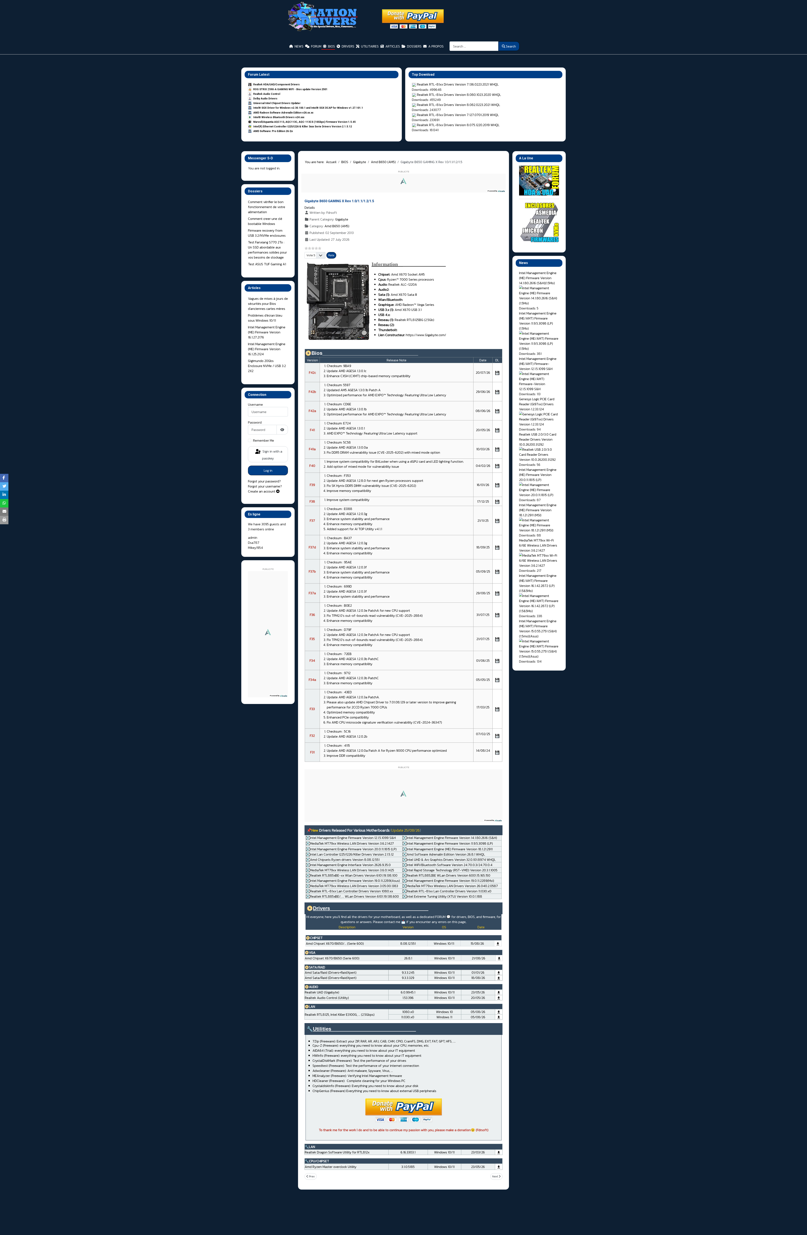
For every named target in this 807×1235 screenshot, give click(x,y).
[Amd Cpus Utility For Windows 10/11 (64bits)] (499, 1166)
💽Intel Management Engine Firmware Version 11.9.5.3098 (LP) (447, 843)
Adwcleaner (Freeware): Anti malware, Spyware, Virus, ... (353, 1070)
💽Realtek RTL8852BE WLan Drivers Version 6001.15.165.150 (446, 875)
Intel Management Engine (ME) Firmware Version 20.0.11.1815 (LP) (537, 474)
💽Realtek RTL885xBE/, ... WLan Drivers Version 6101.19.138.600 (352, 896)
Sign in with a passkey (272, 455)
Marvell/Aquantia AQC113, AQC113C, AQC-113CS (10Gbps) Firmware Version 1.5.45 (304, 121)
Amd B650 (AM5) (336, 226)
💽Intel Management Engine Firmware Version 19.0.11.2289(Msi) (448, 880)
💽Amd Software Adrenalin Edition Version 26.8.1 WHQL (443, 854)
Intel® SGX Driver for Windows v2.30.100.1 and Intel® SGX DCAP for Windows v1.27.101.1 (308, 107)
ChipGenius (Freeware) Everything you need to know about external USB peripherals (374, 1090)
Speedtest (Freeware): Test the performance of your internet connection (366, 1065)
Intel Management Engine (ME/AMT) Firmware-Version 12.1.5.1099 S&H (537, 363)
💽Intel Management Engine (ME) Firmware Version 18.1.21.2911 (447, 849)
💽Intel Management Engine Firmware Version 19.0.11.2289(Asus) (353, 880)
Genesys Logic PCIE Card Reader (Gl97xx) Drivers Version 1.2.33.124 (536, 404)
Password (255, 422)
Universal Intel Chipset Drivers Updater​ (277, 103)
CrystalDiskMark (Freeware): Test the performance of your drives (359, 1060)
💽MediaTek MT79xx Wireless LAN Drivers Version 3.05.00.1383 (352, 885)
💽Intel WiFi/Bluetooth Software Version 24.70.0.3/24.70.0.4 (447, 864)
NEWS (299, 46)
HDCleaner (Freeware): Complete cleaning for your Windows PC (359, 1080)
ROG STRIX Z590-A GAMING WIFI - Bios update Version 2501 (290, 89)
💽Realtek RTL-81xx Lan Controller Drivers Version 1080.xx (349, 891)
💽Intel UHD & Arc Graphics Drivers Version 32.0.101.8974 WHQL (449, 859)
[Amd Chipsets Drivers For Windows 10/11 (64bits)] (498, 943)
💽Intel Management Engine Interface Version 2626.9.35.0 (348, 864)
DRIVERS (348, 46)
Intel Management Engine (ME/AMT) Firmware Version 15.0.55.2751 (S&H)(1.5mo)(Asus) (538, 628)
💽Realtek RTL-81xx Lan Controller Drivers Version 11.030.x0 (446, 891)
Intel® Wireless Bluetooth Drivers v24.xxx (278, 117)
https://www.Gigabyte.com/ (426, 334)
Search (511, 46)
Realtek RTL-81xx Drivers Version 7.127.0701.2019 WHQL (458, 114)
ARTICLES (392, 46)
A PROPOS (436, 46)
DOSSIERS (414, 46)
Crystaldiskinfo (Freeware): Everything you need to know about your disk (365, 1085)
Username (255, 404)
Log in (268, 470)
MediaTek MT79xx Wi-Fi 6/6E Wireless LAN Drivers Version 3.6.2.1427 (538, 545)
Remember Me (263, 440)
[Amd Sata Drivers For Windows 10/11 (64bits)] (499, 972)
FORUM (316, 46)
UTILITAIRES (370, 46)
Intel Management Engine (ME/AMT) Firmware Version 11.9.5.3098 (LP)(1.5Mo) (537, 321)
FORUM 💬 (443, 916)
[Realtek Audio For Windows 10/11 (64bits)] (499, 992)
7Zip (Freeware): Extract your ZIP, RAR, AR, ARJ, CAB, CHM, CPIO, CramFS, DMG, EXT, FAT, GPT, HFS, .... (384, 1041)
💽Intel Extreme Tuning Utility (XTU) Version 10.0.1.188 (442, 896)
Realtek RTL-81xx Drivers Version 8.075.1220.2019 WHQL (458, 124)
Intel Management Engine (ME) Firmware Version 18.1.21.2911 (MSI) (537, 510)
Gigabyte (341, 219)
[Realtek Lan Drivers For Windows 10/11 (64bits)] (499, 1011)
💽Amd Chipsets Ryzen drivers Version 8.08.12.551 (343, 859)
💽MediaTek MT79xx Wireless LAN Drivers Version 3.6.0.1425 (350, 870)
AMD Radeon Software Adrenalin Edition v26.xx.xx (283, 112)
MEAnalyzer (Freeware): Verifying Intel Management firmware (357, 1075)
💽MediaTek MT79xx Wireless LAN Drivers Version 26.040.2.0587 (450, 885)
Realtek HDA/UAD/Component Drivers (276, 84)
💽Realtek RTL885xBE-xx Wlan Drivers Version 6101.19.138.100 (351, 875)
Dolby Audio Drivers (265, 98)
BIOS (331, 46)
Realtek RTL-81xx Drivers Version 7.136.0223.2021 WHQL (458, 84)
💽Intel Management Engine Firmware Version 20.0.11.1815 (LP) (351, 849)
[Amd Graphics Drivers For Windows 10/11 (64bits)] (499, 958)
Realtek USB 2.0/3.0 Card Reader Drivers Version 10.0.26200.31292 (537, 439)
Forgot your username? (265, 486)
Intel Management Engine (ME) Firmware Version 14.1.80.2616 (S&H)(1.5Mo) (537, 277)
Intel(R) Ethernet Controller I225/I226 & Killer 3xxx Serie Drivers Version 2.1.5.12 (302, 126)
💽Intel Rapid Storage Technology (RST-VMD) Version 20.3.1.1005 (449, 870)
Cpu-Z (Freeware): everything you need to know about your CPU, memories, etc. (371, 1045)
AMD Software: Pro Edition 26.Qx (273, 131)
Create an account (262, 491)
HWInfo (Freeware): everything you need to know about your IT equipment (367, 1055)
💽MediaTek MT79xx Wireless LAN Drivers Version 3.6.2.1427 (350, 843)
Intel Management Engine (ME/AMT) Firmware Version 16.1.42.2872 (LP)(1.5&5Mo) (537, 583)
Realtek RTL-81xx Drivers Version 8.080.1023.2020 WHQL (459, 94)
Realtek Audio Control (266, 93)
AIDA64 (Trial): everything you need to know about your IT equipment (364, 1050)
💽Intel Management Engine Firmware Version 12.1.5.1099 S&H (351, 837)
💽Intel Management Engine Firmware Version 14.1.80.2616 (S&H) (449, 837)
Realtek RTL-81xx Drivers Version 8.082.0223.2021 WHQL (458, 104)
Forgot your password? (264, 481)
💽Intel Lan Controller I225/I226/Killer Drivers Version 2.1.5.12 (350, 854)
